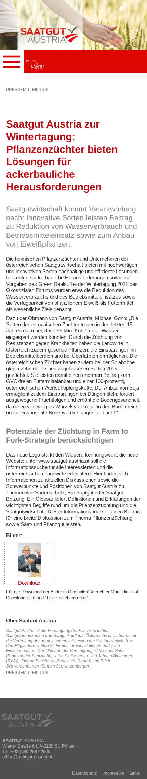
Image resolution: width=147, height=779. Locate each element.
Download (29, 583)
